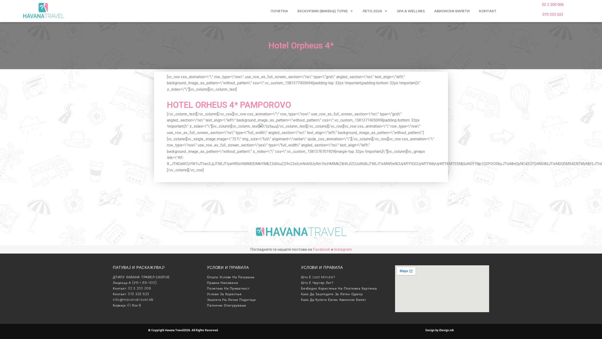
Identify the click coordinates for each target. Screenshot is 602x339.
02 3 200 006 (553, 4)
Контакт (487, 11)
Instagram (343, 249)
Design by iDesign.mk (439, 330)
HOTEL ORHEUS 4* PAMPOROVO (229, 105)
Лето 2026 (372, 11)
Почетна (279, 11)
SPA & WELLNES (411, 11)
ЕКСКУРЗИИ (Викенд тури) (322, 11)
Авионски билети (452, 11)
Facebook (321, 249)
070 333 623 (552, 14)
